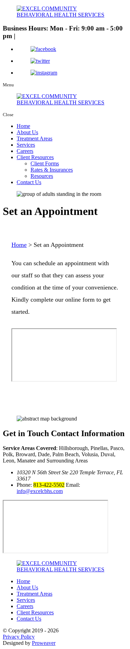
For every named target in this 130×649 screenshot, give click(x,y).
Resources (42, 176)
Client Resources (35, 157)
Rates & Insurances (52, 170)
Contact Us (29, 182)
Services (26, 145)
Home (23, 126)
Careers (25, 151)
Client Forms (45, 163)
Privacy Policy (19, 637)
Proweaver (43, 643)
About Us (27, 132)
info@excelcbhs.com (40, 491)
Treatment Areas (34, 138)
